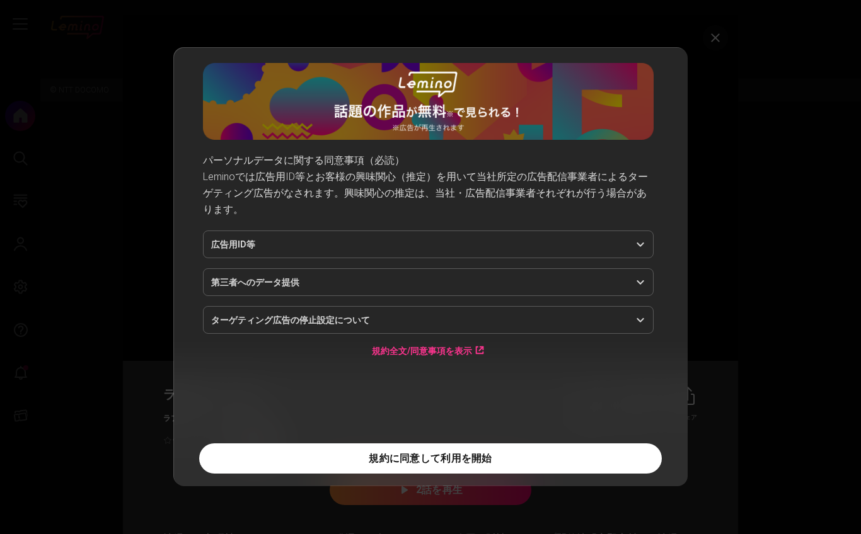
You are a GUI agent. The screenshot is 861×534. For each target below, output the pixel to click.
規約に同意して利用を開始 (430, 458)
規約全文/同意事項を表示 (422, 350)
